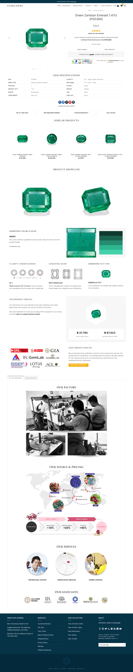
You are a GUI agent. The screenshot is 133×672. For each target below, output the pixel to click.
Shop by (88, 5)
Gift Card (41, 627)
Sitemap (40, 646)
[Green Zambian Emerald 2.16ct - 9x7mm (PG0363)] (81, 138)
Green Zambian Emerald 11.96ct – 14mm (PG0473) (52, 155)
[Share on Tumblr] (73, 102)
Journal (63, 668)
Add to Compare (82, 49)
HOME (59, 5)
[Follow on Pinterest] (112, 629)
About (96, 5)
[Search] (125, 6)
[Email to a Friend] (66, 102)
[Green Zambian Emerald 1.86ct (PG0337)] (22, 138)
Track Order (42, 631)
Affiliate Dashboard (44, 650)
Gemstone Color (18, 231)
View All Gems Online (75, 624)
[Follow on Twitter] (106, 629)
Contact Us (81, 668)
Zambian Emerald (98, 10)
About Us (56, 668)
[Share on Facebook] (59, 102)
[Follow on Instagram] (103, 629)
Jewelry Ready (78, 5)
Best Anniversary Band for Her (17, 624)
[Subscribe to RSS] (115, 629)
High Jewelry (72, 639)
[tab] (15, 378)
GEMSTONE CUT (96, 263)
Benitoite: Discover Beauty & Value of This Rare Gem (20, 635)
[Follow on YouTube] (120, 629)
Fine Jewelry (72, 635)
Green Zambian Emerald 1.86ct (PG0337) (22, 155)
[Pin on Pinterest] (69, 102)
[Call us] (109, 629)
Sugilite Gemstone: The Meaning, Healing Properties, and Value (18, 629)
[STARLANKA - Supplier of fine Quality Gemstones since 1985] (15, 6)
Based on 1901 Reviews (96, 33)
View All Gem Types (75, 627)
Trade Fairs (71, 668)
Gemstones (66, 5)
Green (12, 236)
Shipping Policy (43, 639)
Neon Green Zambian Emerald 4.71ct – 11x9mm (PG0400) (110, 155)
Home (89, 10)
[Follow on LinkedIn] (118, 629)
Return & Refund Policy (45, 635)
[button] (9, 38)
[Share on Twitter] (63, 102)
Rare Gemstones (74, 631)
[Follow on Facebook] (100, 629)
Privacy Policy (42, 642)
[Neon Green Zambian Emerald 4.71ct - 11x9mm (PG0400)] (110, 138)
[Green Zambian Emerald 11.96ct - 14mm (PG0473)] (51, 138)
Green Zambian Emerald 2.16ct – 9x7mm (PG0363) (81, 155)
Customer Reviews (44, 624)
